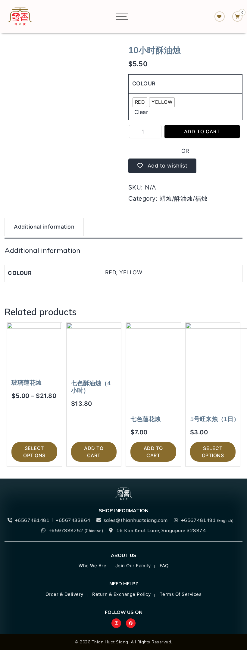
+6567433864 (72, 520)
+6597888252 (75, 530)
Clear (141, 112)
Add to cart (202, 131)
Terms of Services (181, 594)
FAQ (164, 565)
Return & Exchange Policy (121, 594)
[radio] (140, 102)
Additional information (44, 226)
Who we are (92, 565)
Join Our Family (133, 565)
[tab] (44, 228)
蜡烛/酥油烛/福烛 (184, 198)
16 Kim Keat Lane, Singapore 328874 (161, 530)
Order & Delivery (64, 594)
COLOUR (144, 83)
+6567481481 (32, 520)
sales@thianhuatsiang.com (136, 520)
